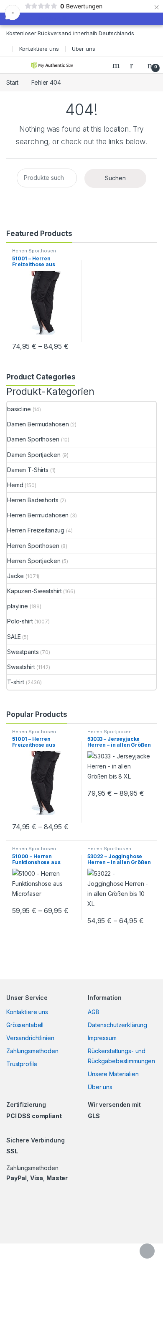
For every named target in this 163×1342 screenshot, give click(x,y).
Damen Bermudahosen (38, 424)
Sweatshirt (21, 666)
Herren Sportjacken (33, 560)
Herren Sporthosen (34, 251)
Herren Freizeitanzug (35, 530)
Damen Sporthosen (33, 439)
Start (12, 82)
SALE (13, 636)
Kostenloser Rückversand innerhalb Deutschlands (70, 33)
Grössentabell (24, 1024)
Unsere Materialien (113, 1073)
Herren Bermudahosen (38, 515)
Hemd (15, 484)
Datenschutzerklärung (117, 1024)
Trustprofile (21, 1063)
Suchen (115, 178)
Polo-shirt (20, 621)
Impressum (102, 1037)
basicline (19, 409)
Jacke (15, 575)
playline (17, 606)
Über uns (83, 48)
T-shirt (15, 681)
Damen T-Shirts (27, 469)
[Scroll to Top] (147, 1251)
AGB (93, 1011)
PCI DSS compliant (34, 1115)
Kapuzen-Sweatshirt (34, 590)
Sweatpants (23, 651)
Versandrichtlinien (30, 1037)
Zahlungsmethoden (32, 1050)
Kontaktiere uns (39, 48)
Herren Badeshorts (33, 500)
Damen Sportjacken (34, 454)
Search (117, 65)
